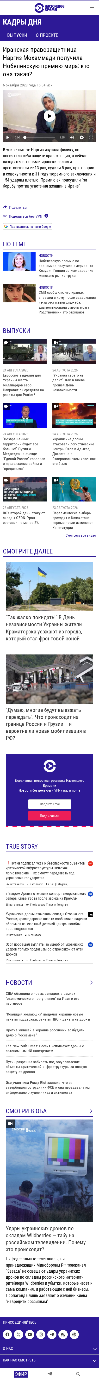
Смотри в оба (26, 1111)
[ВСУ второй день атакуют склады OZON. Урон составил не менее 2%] (25, 489)
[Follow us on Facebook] (7, 1334)
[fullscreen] (91, 137)
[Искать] (78, 1374)
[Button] (15, 208)
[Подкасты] (74, 1334)
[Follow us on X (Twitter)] (18, 1334)
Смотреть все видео (81, 535)
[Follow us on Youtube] (29, 1334)
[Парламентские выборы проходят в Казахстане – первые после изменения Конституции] (74, 489)
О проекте (47, 35)
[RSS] (63, 1334)
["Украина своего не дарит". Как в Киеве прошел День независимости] (74, 351)
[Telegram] (49, 1374)
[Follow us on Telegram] (51, 1334)
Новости (46, 256)
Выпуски (17, 35)
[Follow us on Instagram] (40, 1334)
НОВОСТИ (19, 983)
